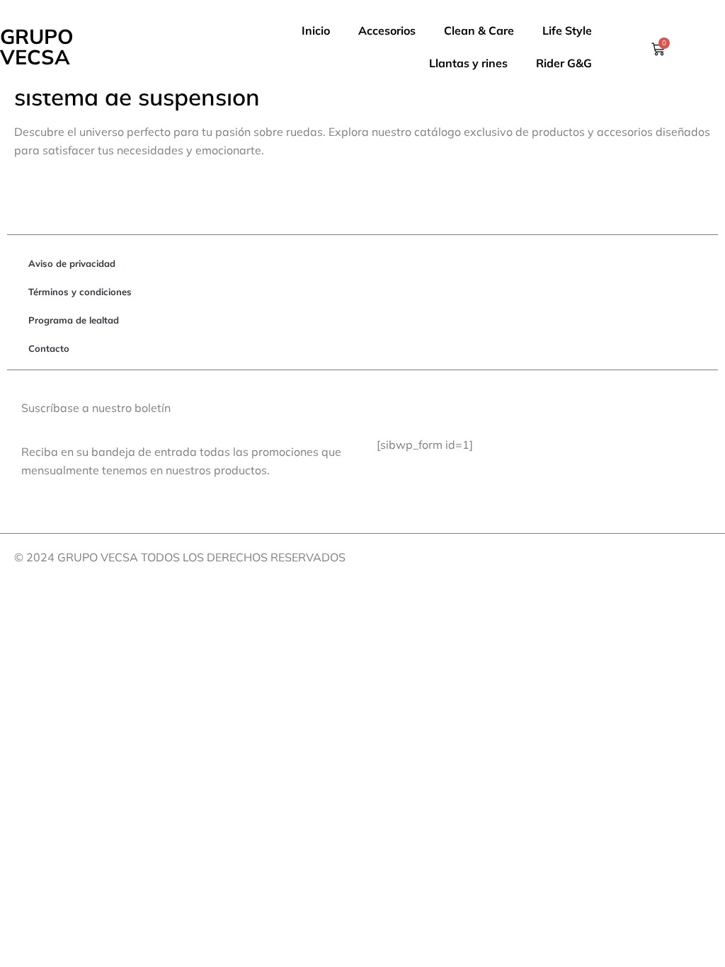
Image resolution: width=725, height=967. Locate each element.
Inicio (316, 30)
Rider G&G (564, 63)
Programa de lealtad (73, 320)
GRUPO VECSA (37, 46)
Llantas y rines (468, 63)
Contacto (48, 348)
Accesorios (387, 30)
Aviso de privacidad (71, 263)
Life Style (567, 30)
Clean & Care (479, 30)
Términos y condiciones (80, 291)
